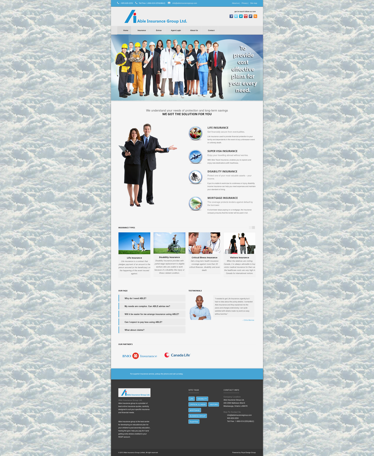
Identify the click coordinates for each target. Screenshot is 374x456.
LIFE (191, 398)
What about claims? (134, 329)
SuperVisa (194, 421)
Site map (253, 3)
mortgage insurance (222, 198)
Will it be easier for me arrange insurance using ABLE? (152, 314)
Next (260, 65)
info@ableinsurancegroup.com (184, 3)
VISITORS (214, 404)
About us (235, 3)
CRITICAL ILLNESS (198, 404)
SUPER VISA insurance (222, 151)
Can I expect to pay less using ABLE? (143, 321)
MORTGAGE (195, 410)
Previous (114, 65)
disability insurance (222, 171)
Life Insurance (217, 127)
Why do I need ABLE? (135, 298)
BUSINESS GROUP (198, 416)
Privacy (244, 3)
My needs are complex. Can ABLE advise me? (147, 306)
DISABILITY (202, 398)
